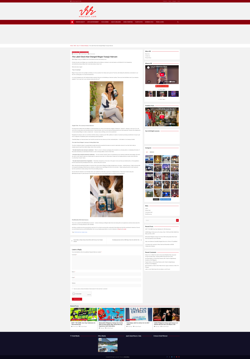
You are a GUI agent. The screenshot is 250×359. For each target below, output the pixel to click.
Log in (146, 208)
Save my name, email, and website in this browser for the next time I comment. (90, 288)
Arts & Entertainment (93, 22)
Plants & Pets (139, 22)
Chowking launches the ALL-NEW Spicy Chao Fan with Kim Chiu (125, 239)
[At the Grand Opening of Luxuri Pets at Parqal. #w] (149, 185)
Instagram (174, 1)
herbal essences (77, 232)
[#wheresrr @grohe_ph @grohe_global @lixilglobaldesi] (166, 176)
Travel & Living (160, 22)
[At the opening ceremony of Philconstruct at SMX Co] (149, 159)
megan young (84, 232)
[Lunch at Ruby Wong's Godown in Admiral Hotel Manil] (158, 168)
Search (177, 220)
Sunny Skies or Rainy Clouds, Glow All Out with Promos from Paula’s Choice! (88, 240)
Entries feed (147, 210)
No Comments (92, 53)
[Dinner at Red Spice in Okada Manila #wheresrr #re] (158, 193)
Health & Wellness (116, 22)
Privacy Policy (148, 57)
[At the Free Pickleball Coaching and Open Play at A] (166, 159)
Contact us (147, 55)
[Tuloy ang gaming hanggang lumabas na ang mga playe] (175, 176)
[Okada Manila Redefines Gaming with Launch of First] (175, 193)
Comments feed (148, 212)
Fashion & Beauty (80, 22)
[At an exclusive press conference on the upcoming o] (166, 193)
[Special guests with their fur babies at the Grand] (158, 185)
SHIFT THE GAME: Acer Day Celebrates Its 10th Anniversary (158, 229)
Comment (74, 254)
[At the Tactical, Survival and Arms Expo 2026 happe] (175, 168)
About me (147, 54)
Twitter (169, 1)
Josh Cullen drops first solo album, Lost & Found (159, 269)
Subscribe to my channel (162, 86)
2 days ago (130, 326)
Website (73, 283)
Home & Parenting (128, 22)
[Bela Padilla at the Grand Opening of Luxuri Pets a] (166, 185)
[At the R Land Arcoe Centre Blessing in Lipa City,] (149, 168)
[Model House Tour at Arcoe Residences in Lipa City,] (175, 159)
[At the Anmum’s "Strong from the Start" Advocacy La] (166, 168)
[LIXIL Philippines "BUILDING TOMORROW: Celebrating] (158, 176)
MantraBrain (126, 357)
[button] (164, 89)
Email (179, 1)
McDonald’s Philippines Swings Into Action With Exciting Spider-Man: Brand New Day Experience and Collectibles (111, 324)
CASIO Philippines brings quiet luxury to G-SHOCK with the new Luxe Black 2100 (166, 323)
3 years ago (75, 53)
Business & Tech (149, 22)
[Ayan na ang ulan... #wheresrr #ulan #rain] (149, 193)
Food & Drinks (105, 22)
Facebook (165, 1)
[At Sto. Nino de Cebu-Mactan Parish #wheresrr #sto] (158, 159)
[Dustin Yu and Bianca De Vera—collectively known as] (175, 185)
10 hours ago (75, 326)
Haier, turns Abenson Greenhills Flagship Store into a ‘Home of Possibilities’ (161, 241)
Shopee (119, 229)
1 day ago (102, 328)
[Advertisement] (125, 34)
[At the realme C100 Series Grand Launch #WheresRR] (149, 176)
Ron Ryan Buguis (83, 53)
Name (73, 271)
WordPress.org (148, 214)
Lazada (124, 229)
